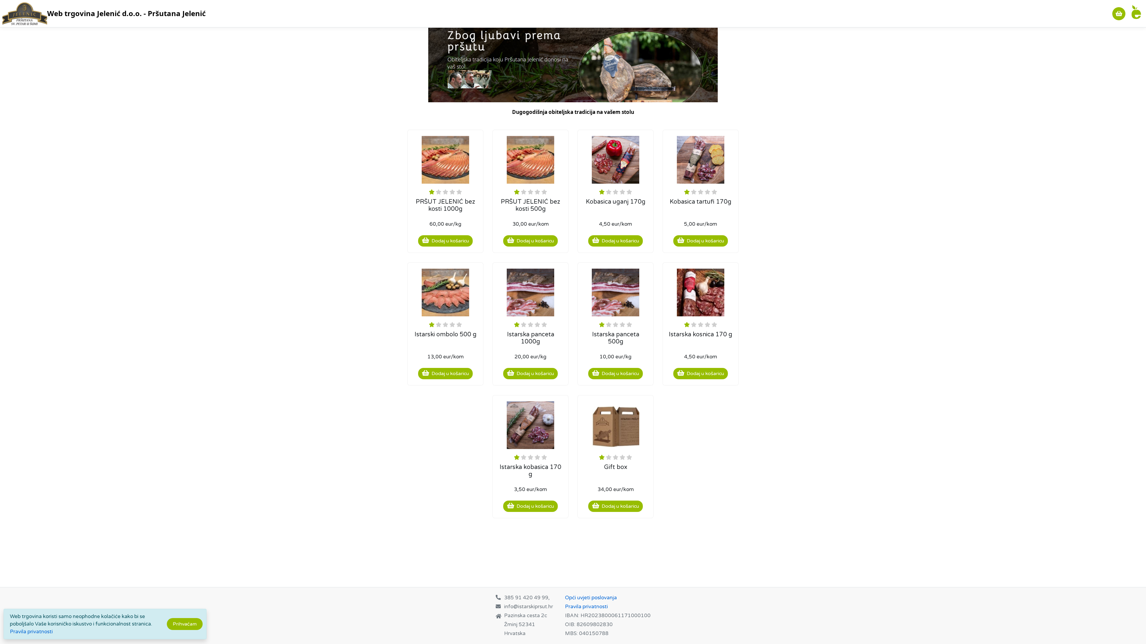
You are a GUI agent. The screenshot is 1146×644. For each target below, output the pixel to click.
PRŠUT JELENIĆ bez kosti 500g (530, 205)
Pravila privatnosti (31, 631)
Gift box (615, 467)
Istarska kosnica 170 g (700, 334)
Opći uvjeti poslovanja (591, 598)
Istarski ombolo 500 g (446, 334)
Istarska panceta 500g (615, 338)
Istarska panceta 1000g (530, 338)
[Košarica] (1118, 13)
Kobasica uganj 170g (616, 201)
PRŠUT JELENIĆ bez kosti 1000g (445, 205)
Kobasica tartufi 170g (700, 201)
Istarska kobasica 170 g (530, 471)
